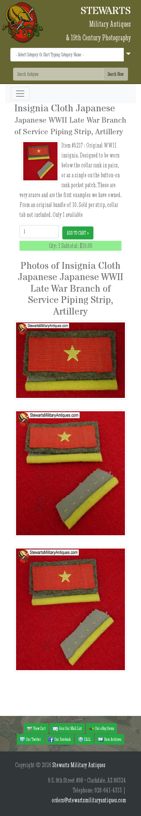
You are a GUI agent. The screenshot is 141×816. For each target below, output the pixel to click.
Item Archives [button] (112, 739)
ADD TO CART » (78, 233)
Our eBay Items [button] (104, 728)
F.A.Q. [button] (87, 739)
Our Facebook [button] (62, 739)
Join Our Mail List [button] (70, 728)
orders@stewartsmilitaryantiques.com (89, 800)
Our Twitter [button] (33, 739)
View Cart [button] (39, 728)
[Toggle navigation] (20, 93)
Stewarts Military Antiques (78, 765)
